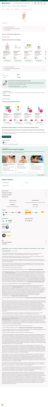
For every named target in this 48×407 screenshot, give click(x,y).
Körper (12, 9)
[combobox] (23, 3)
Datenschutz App (26, 248)
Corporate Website (5, 248)
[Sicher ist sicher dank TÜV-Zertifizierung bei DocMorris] (3, 221)
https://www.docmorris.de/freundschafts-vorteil (36, 281)
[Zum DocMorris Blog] (26, 220)
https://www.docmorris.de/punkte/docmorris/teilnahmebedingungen (31, 327)
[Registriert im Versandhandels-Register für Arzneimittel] (10, 221)
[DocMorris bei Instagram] (29, 220)
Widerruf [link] (15, 248)
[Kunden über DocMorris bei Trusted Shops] (7, 235)
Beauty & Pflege (8, 9)
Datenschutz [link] (20, 248)
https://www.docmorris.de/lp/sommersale (36, 269)
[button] (14, 87)
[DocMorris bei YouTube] (31, 220)
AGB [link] (13, 248)
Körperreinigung (17, 9)
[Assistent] (2, 405)
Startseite (3, 9)
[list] (24, 17)
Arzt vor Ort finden (24, 86)
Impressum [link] (43, 248)
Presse (10, 248)
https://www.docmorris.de (10, 272)
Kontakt (38, 248)
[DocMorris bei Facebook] (27, 220)
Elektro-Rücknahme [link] (33, 248)
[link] (3, 227)
